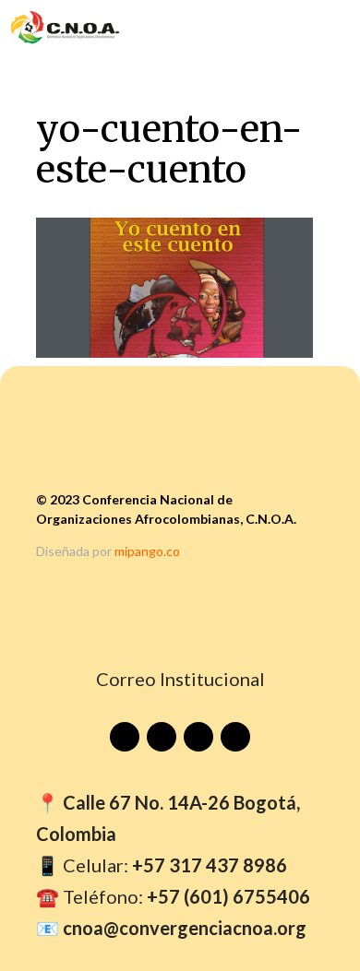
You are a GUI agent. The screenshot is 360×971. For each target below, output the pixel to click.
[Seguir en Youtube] (124, 737)
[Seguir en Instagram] (198, 737)
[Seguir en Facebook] (161, 737)
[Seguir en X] (235, 737)
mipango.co (147, 551)
